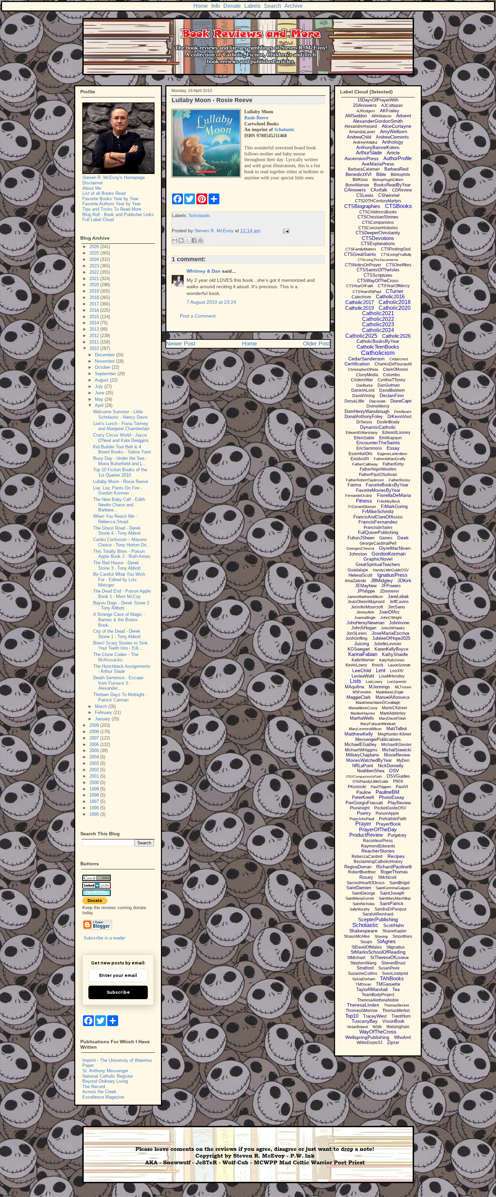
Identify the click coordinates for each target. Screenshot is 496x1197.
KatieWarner (363, 660)
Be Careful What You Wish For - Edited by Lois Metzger (119, 579)
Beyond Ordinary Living (105, 1081)
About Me (91, 188)
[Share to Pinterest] (200, 240)
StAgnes (386, 941)
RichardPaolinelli (394, 866)
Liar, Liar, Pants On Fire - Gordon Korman (117, 490)
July (99, 386)
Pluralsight (359, 808)
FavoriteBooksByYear (387, 484)
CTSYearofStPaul (367, 292)
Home (200, 6)
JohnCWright (391, 618)
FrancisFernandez (377, 522)
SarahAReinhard (377, 914)
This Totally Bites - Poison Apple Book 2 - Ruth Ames (121, 554)
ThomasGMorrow (362, 1010)
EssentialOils (361, 453)
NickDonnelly (391, 765)
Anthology (392, 142)
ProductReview (366, 835)
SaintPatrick (392, 903)
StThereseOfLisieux (389, 957)
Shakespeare (363, 930)
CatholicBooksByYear (378, 341)
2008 (94, 731)
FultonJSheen (361, 537)
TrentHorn (401, 1016)
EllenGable (364, 438)
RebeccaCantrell (367, 856)
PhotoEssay (391, 797)
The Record (93, 1086)
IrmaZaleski (355, 580)
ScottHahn (393, 925)
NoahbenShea (370, 770)
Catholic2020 (395, 308)
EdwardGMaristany (362, 432)
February (104, 712)
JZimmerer (389, 591)
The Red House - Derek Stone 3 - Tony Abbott (117, 565)
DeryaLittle (354, 401)
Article (393, 152)
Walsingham (397, 1026)
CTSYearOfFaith (359, 286)
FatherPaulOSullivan (378, 474)
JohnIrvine (399, 622)
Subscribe (118, 992)
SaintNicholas (364, 904)
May (100, 399)
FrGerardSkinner (362, 507)
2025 (94, 253)
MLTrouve (403, 687)
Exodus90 (360, 458)
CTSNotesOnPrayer (363, 265)
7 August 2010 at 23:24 (211, 302)
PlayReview (399, 802)
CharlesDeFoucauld (393, 364)
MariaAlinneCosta (363, 708)
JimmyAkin (365, 612)
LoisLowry (374, 682)
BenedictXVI (358, 174)
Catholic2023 (378, 324)
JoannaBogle (365, 618)
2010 (94, 348)
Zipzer (393, 1042)
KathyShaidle (395, 654)
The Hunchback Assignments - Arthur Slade (121, 669)
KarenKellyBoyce (391, 649)
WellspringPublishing (367, 1037)
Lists (355, 681)
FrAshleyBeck (388, 501)
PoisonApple (387, 813)
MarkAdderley (393, 713)
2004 (94, 756)
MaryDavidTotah (392, 718)
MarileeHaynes (363, 713)
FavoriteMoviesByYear (378, 490)
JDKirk (404, 580)
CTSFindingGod (396, 249)
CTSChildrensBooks (378, 212)
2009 (94, 725)
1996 (94, 807)
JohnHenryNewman (365, 622)
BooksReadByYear (392, 184)
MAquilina (354, 686)
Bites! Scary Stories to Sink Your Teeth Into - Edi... (120, 645)
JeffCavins (399, 601)
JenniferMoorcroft (367, 607)
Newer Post (180, 343)
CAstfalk (378, 189)
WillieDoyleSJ (369, 1042)
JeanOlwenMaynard (366, 601)
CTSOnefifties (398, 265)
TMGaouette (388, 984)
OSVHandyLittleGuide (370, 781)
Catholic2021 (378, 313)
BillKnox (360, 179)
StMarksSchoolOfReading (378, 952)
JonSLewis (357, 633)
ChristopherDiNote (363, 369)
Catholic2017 (359, 302)
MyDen (403, 760)
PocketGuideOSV (390, 808)
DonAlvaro (402, 412)
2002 (94, 769)
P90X (398, 781)
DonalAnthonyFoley (364, 416)
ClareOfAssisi (395, 369)
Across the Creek (99, 1091)
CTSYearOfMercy (394, 285)
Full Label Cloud (98, 219)
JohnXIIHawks (393, 628)
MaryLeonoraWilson (365, 729)
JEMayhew (366, 585)
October (103, 367)
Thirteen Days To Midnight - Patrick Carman (120, 697)
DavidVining (363, 395)
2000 (94, 782)
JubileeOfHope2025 (391, 638)
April (100, 405)
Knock (377, 665)
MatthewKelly (359, 734)
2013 (94, 329)
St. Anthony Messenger (105, 1070)
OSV (394, 770)
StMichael (356, 957)
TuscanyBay (365, 1021)
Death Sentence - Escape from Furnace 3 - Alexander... (118, 683)
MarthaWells (362, 718)
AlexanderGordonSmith (378, 121)
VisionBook (393, 1021)
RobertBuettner (362, 872)
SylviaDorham (363, 979)
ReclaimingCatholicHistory (378, 861)
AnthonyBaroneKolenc (378, 147)
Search (272, 6)
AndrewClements (392, 137)
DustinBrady (388, 422)
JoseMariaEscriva (390, 633)
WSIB (377, 1027)
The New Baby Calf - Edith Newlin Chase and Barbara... (119, 504)
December (105, 354)
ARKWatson (381, 116)
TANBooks (392, 978)
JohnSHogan (363, 627)
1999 (94, 788)
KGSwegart (359, 649)
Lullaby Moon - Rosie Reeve (120, 481)
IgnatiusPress (392, 575)
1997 (94, 801)
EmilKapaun (390, 438)
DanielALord (363, 390)
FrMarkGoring (394, 506)
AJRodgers (366, 111)
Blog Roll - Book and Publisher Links (118, 214)
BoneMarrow (357, 185)
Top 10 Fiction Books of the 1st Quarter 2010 (120, 472)
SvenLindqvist (395, 973)
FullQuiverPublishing (378, 532)
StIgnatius (395, 947)
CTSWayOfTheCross (377, 280)
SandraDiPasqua (390, 909)
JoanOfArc (389, 612)
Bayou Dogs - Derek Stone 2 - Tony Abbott (121, 605)
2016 (94, 310)
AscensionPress (362, 158)
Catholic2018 (395, 302)
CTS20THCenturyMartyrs (378, 201)
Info (215, 6)
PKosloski (357, 786)
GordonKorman (388, 554)
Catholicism (378, 352)
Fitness (364, 501)
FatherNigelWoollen (378, 469)
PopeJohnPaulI (362, 819)
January (103, 718)
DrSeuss (364, 422)
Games (385, 538)
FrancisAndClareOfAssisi (378, 516)
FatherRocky (399, 480)
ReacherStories (377, 851)
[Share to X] (187, 240)
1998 (94, 795)
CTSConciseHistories (378, 228)
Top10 (351, 1016)
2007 (94, 738)
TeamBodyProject (378, 994)
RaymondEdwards (378, 846)
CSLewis (365, 195)
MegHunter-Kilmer (394, 734)
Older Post (316, 343)
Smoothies (402, 936)
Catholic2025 (361, 336)
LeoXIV (397, 670)
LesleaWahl (363, 676)
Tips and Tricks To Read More (111, 209)
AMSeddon (356, 115)
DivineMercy (377, 406)
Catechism (361, 297)
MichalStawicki (396, 749)
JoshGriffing (356, 638)
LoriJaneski (396, 682)
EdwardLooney (396, 432)
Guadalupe (358, 570)
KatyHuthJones (392, 660)
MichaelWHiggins (361, 750)
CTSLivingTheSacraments (378, 260)
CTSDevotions (378, 238)
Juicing (361, 643)
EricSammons (369, 448)
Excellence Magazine (103, 1097)
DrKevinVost (399, 416)
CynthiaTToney (391, 380)
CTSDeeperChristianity (378, 232)
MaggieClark (359, 697)
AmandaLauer (362, 131)
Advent (403, 115)
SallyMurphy (360, 909)
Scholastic (284, 129)
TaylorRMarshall (372, 989)
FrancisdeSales (378, 527)
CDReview (402, 190)
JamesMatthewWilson (365, 597)
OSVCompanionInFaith (364, 776)
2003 (94, 763)
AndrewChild (359, 137)
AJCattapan (392, 105)
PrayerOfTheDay (378, 829)
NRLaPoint (362, 765)
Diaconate (377, 401)
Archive (293, 6)
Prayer (363, 824)
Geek (403, 537)
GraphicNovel (377, 559)
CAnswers (355, 189)
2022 (94, 272)
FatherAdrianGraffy (390, 459)
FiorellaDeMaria (394, 495)
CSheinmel (388, 195)
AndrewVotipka (365, 142)
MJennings (379, 686)
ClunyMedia (367, 374)
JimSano (396, 606)
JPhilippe (366, 591)
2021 (94, 278)
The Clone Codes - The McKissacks (115, 657)
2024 (94, 259)
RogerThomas (394, 871)
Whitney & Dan (204, 271)
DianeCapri (401, 400)
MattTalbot (396, 728)
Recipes (396, 856)
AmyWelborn (393, 131)
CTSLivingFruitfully (396, 254)
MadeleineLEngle (390, 692)
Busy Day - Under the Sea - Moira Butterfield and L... (120, 461)
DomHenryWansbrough (367, 411)
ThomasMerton (396, 1010)
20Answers (365, 105)
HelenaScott (361, 575)
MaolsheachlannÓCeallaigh (378, 702)
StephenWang (363, 963)
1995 (94, 814)
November (105, 361)
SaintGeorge (363, 893)
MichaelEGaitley (361, 744)
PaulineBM (387, 792)
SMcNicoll (387, 877)
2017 (94, 303)
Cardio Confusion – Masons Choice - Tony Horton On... (121, 542)
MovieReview (397, 754)
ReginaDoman (357, 866)
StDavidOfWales (367, 947)
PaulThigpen (381, 787)
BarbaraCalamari (364, 169)
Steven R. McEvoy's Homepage (113, 177)
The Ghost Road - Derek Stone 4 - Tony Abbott (117, 531)
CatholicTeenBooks (378, 347)
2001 (94, 776)
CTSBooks (398, 206)
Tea (395, 989)
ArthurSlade (369, 152)
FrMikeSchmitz (378, 511)
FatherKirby (393, 464)
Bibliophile (400, 174)
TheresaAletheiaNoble (378, 1000)
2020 (94, 284)
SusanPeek (388, 968)
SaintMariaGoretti (360, 898)
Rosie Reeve (256, 117)
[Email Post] (285, 230)
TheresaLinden (363, 1005)
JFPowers (391, 585)
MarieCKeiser (394, 708)
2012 (94, 335)
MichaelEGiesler (396, 744)
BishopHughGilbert (388, 180)
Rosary (366, 877)
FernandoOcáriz (358, 495)
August (102, 380)
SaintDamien (358, 887)
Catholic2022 (378, 319)
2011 (94, 342)
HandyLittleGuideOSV (391, 570)
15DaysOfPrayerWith (377, 99)
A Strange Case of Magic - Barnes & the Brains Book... (119, 619)
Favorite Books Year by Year (110, 198)
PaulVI (402, 786)
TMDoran (363, 984)
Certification (357, 363)
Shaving (381, 936)
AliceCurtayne (396, 126)
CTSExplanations (378, 243)
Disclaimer (92, 182)
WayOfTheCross (377, 1032)
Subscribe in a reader (104, 937)
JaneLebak (398, 596)
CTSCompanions (378, 222)
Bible (381, 174)
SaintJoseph (392, 893)
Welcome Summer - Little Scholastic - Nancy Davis (120, 414)
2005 (94, 750)
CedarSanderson (366, 358)
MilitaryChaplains (362, 754)
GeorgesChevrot (360, 548)
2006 (94, 744)
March (101, 706)
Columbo (391, 374)
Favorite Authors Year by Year (111, 203)
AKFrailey (389, 110)
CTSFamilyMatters (361, 249)
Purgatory (397, 835)
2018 (94, 297)
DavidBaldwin (392, 390)
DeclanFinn (392, 395)
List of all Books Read (104, 193)
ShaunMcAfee (357, 936)
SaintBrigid (399, 882)
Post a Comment (198, 316)
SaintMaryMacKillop (395, 898)
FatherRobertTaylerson (365, 480)
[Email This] (174, 240)
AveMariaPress (378, 164)
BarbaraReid (396, 169)
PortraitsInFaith (393, 818)
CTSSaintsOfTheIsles (378, 269)
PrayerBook (388, 824)
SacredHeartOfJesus (366, 882)
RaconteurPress (378, 840)
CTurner (395, 291)
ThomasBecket (396, 1005)
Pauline (363, 792)
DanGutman (389, 385)
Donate (232, 6)
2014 (94, 322)
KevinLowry (356, 665)
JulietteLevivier (388, 643)
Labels (252, 6)
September (106, 373)
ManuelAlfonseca (392, 697)
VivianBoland (357, 1027)
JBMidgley (382, 580)
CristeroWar (362, 380)
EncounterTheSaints (378, 442)
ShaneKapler (394, 931)
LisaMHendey (392, 676)
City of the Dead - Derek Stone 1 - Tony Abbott (117, 634)
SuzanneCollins (362, 973)
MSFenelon (362, 692)
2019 (94, 291)
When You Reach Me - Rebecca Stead (115, 519)
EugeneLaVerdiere (392, 454)
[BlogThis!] (181, 240)
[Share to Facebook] (194, 240)
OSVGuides (398, 776)
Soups (366, 941)
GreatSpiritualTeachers (378, 564)
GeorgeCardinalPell (378, 543)
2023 (94, 265)
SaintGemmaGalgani (393, 888)
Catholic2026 (396, 336)
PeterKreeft (363, 797)
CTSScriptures (378, 275)
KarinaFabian (362, 654)
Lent (380, 670)
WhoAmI (402, 1037)
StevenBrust (393, 962)
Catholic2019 (359, 308)
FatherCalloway (365, 464)
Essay (393, 448)
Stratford (365, 967)
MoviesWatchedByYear (369, 760)
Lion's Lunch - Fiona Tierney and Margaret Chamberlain (121, 426)
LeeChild (361, 670)
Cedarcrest (398, 359)
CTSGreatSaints (360, 254)
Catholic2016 (390, 296)
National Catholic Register (107, 1076)
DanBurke (364, 385)
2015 (94, 316)
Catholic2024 (378, 330)
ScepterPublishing (378, 919)
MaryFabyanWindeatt (377, 724)
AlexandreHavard (361, 126)
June (100, 392)
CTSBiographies (362, 206)
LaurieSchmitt (399, 665)
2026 (94, 246)
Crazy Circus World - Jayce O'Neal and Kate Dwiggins (121, 437)
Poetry (364, 813)
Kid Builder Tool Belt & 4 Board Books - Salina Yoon (122, 449)
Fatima (354, 484)
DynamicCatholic (378, 427)
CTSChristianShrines (378, 216)
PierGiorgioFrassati (364, 802)
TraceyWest (375, 1016)
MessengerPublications (378, 739)
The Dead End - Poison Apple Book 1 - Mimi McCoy (122, 594)
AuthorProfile (397, 158)
